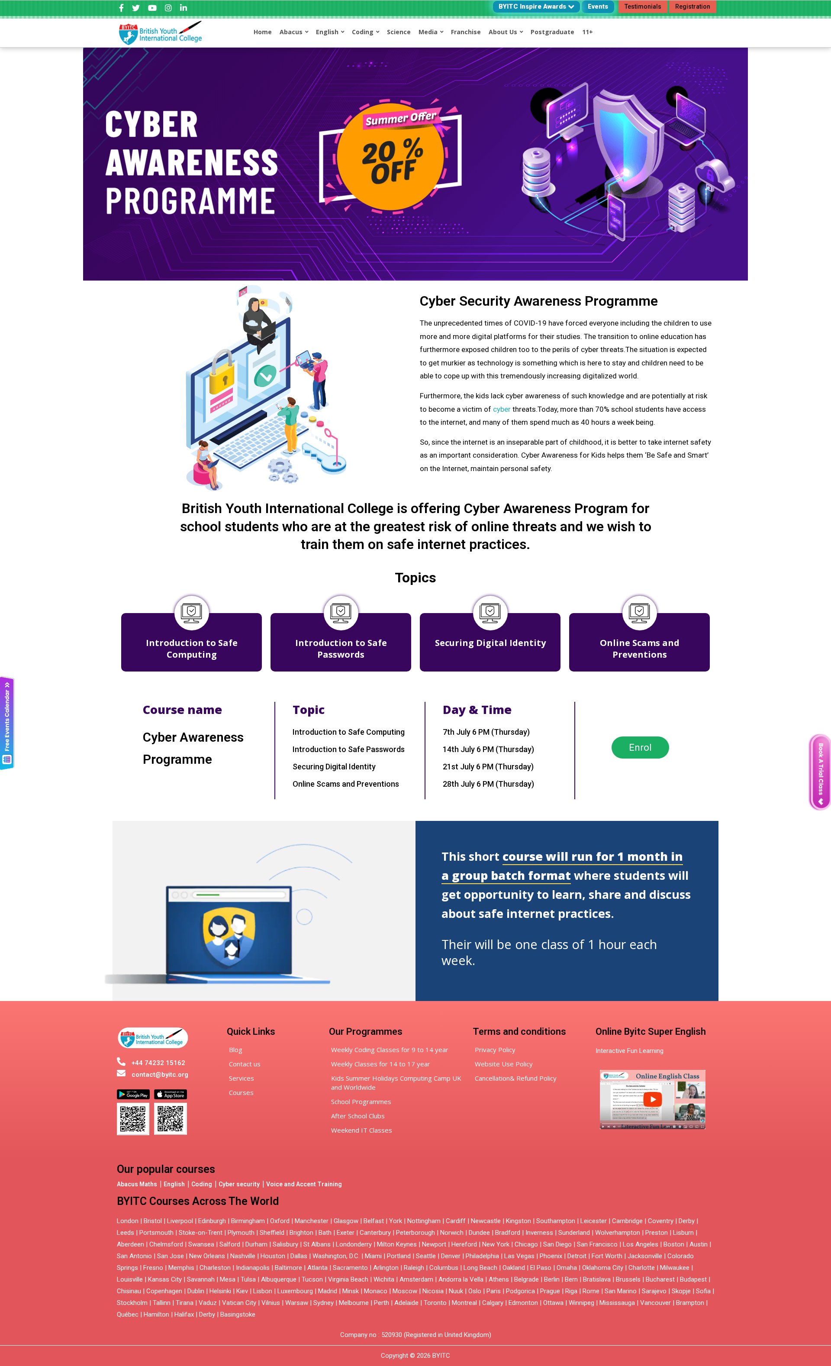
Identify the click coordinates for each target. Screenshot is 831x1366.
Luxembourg (295, 1291)
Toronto (435, 1303)
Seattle (426, 1256)
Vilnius (271, 1303)
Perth (381, 1303)
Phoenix (551, 1256)
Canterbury (375, 1233)
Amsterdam (416, 1279)
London (127, 1221)
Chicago (526, 1244)
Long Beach (480, 1268)
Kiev (242, 1291)
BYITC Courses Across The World (198, 1201)
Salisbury (285, 1244)
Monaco (375, 1291)
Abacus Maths (137, 1184)
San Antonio (134, 1256)
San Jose (170, 1256)
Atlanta (317, 1268)
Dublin (195, 1291)
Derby (687, 1221)
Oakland (513, 1268)
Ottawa (553, 1303)
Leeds (125, 1233)
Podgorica (520, 1291)
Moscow (405, 1291)
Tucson (312, 1279)
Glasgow (346, 1221)
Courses (241, 1092)
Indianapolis (253, 1268)
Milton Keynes (397, 1244)
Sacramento (350, 1268)
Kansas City (165, 1279)
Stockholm (132, 1303)
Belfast (374, 1221)
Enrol (640, 747)
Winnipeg (581, 1303)
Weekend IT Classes (361, 1130)
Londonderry (354, 1244)
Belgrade (526, 1279)
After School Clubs (358, 1115)
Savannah (201, 1279)
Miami (373, 1256)
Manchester (312, 1221)
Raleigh (414, 1268)
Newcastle (486, 1221)
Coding (201, 1184)
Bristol (153, 1221)
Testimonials (643, 6)
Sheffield (272, 1233)
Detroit (576, 1256)
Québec (127, 1314)
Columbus (443, 1268)
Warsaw (296, 1303)
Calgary (492, 1303)
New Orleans (207, 1256)
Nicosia (433, 1291)
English (174, 1184)
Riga (571, 1291)
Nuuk (456, 1291)
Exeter (345, 1233)
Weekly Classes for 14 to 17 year (380, 1063)
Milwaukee (674, 1268)
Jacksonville (645, 1256)
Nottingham (424, 1221)
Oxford (280, 1221)
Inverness (540, 1233)
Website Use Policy (504, 1063)
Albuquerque (278, 1279)
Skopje (681, 1291)
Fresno (153, 1268)
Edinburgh (212, 1221)
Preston (656, 1233)
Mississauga (617, 1303)
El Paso (540, 1268)
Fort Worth (607, 1256)
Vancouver (655, 1303)
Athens (499, 1279)
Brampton (690, 1303)
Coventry (660, 1221)
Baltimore (288, 1268)
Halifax (184, 1314)
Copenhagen (164, 1291)
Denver (451, 1256)
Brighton (301, 1233)
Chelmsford (166, 1244)
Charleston (215, 1268)
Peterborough (415, 1233)
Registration (692, 6)
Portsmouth (156, 1233)
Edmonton (523, 1303)
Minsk (350, 1291)
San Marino (621, 1291)
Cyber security (239, 1184)
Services (241, 1078)
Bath (325, 1233)
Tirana (184, 1303)
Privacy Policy (495, 1049)
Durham (256, 1244)
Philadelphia (482, 1256)
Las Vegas (519, 1256)
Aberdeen (130, 1244)
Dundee (479, 1233)
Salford (230, 1244)
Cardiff (456, 1221)
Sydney (323, 1303)
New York (495, 1244)
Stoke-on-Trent (200, 1233)
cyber (502, 409)
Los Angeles (640, 1244)
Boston (674, 1244)
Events (598, 6)
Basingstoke (237, 1314)
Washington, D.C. (336, 1256)
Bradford (507, 1233)
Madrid (327, 1291)
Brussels (628, 1279)
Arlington (386, 1268)
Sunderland (574, 1233)
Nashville (242, 1256)
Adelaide (406, 1303)
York (395, 1221)
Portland (399, 1256)
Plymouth (241, 1233)
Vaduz (208, 1303)
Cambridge (627, 1221)
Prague (550, 1291)
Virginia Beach (348, 1279)
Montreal (464, 1303)
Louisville (130, 1279)
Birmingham (248, 1221)
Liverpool (180, 1221)
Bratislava (597, 1279)
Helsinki (220, 1291)
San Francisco (597, 1244)
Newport (434, 1244)
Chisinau (130, 1291)
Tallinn (162, 1303)
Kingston (518, 1221)
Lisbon (262, 1291)
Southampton (555, 1221)
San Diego (557, 1244)
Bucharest (660, 1279)
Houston (273, 1256)
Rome (591, 1291)
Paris (493, 1291)
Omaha (567, 1268)
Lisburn (683, 1233)
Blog (235, 1049)
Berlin (552, 1279)
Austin (698, 1244)
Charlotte (641, 1268)
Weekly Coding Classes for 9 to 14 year (389, 1049)
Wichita (384, 1279)
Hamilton (156, 1314)
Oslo (474, 1291)
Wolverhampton (617, 1233)
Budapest (693, 1279)
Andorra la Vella (460, 1279)
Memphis (181, 1268)
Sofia (703, 1291)
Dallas (298, 1256)
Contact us (245, 1063)
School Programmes (361, 1101)
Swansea (201, 1244)
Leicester (593, 1221)
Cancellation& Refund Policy (516, 1078)
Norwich (452, 1233)
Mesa (227, 1279)
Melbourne (354, 1303)
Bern (571, 1279)
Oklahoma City (602, 1268)
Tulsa (248, 1279)
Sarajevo (654, 1291)
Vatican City (239, 1303)
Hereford (464, 1244)
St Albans (317, 1244)
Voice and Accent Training (304, 1184)
